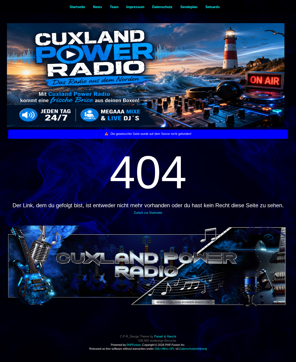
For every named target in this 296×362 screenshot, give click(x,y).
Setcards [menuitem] (212, 7)
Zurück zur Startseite (148, 212)
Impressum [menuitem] (135, 7)
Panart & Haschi (165, 336)
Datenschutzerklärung (193, 348)
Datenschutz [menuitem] (162, 7)
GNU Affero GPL (164, 348)
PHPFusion (133, 345)
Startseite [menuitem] (77, 7)
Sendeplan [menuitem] (188, 7)
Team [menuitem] (114, 7)
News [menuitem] (97, 7)
